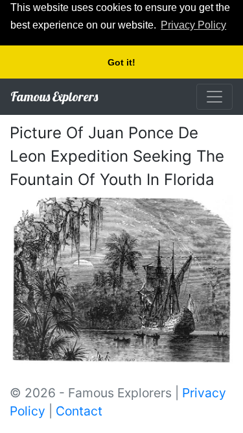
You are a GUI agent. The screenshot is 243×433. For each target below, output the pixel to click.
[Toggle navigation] (214, 97)
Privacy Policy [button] (193, 25)
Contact (79, 411)
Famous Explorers (54, 96)
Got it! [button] (121, 62)
